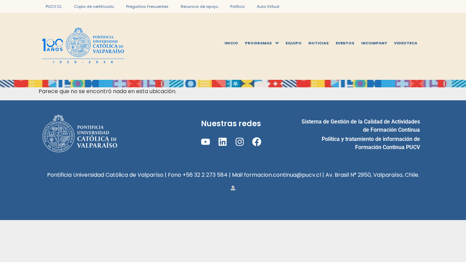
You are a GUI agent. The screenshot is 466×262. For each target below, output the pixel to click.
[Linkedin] (222, 141)
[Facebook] (256, 141)
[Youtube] (205, 141)
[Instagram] (239, 141)
